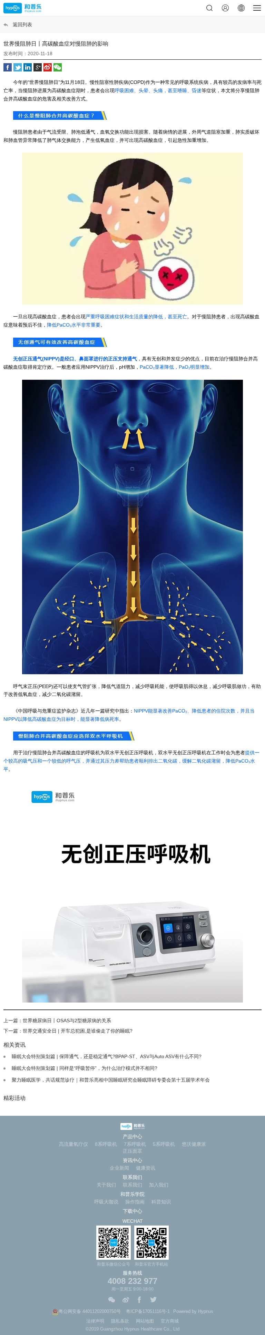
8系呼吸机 (106, 1144)
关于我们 (106, 1185)
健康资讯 (145, 1168)
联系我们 (132, 1177)
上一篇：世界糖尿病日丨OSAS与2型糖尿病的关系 (57, 1020)
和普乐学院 (132, 1194)
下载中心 (132, 1211)
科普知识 (161, 1202)
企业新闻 (119, 1168)
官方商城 (170, 1321)
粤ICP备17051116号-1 (148, 1311)
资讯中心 (132, 1160)
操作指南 (135, 1202)
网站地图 (145, 1321)
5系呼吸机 (164, 1144)
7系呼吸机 (135, 1144)
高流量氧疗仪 (73, 1144)
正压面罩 (132, 1151)
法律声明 (95, 1321)
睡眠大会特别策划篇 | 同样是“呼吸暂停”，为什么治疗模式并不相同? (84, 1068)
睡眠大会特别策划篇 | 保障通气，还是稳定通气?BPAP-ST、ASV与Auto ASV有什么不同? (107, 1056)
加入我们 (158, 1185)
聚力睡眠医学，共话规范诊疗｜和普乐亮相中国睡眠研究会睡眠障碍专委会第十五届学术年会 (111, 1080)
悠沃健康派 (194, 1144)
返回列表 (22, 24)
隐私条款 (120, 1321)
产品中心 (132, 1136)
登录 (225, 8)
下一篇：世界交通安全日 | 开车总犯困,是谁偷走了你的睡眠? (67, 1031)
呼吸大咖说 (106, 1202)
